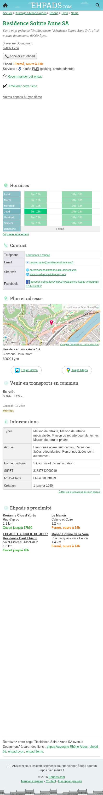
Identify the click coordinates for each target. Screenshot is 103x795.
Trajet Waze (29, 370)
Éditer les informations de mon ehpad (79, 492)
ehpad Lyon (16, 751)
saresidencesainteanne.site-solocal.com (53, 269)
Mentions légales (32, 781)
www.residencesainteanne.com (48, 274)
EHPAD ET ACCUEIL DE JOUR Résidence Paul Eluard (25, 536)
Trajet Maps (79, 370)
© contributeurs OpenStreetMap (81, 307)
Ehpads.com (57, 777)
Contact (51, 781)
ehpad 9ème (34, 751)
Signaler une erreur (16, 234)
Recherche (97, 5)
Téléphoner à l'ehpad (38, 255)
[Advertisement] (51, 683)
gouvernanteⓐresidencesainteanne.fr (52, 262)
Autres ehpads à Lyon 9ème (22, 97)
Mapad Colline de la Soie (70, 534)
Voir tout (8, 410)
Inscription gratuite (70, 781)
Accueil (5, 5)
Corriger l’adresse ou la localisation (79, 344)
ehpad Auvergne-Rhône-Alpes (67, 746)
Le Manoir (59, 515)
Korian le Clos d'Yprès (19, 515)
